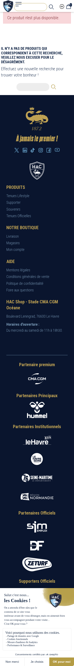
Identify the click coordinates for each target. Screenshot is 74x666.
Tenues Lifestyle (17, 196)
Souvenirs (13, 209)
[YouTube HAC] (57, 150)
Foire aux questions (20, 290)
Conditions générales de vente (27, 276)
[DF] (37, 545)
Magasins (13, 243)
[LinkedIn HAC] (25, 150)
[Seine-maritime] (37, 478)
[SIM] (37, 527)
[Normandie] (37, 496)
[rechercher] (51, 7)
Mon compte (15, 249)
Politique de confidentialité (24, 283)
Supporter (13, 202)
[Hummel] (37, 410)
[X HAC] (16, 150)
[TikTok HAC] (33, 150)
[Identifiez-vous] (61, 6)
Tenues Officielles (18, 216)
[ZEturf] (37, 565)
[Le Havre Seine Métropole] (37, 459)
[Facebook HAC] (48, 150)
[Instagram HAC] (40, 150)
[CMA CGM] (37, 379)
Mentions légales (18, 270)
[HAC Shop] (37, 170)
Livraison (12, 236)
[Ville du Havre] (37, 440)
